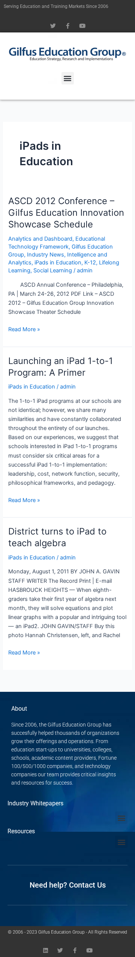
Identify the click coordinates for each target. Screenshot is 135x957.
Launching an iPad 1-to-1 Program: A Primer (60, 366)
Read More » (24, 329)
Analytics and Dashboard (40, 238)
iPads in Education (57, 262)
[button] (68, 78)
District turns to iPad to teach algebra (57, 537)
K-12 (90, 262)
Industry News (45, 254)
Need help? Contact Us (68, 884)
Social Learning (52, 270)
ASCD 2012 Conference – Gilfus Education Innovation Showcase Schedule (66, 212)
